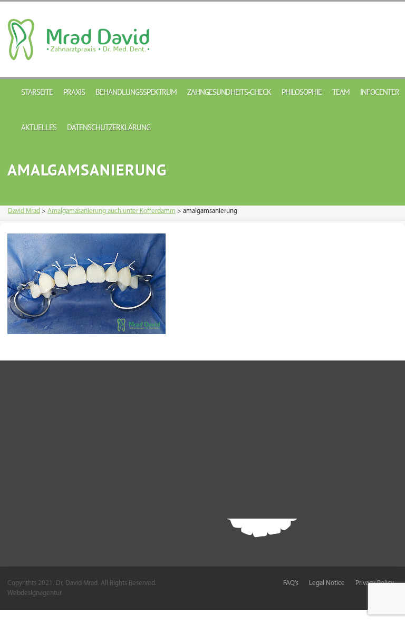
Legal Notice (327, 583)
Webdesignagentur (34, 593)
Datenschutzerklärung (108, 127)
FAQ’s (290, 583)
